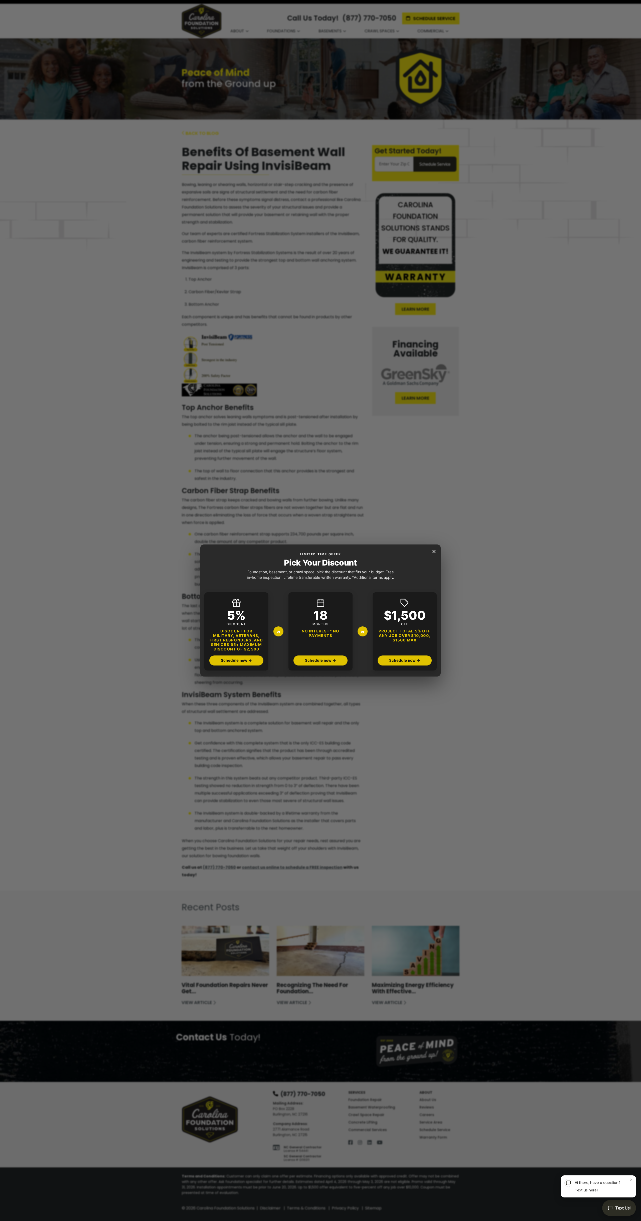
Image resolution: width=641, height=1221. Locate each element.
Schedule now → (236, 660)
